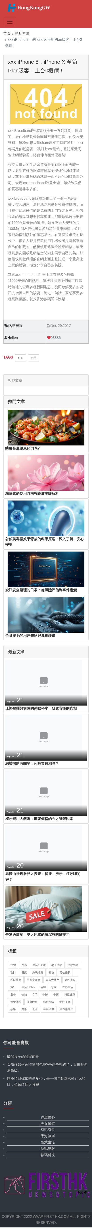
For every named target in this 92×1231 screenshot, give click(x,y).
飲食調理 (15, 1001)
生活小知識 (39, 965)
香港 (24, 965)
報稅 (51, 972)
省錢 (43, 987)
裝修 (13, 994)
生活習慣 (48, 1009)
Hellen (12, 338)
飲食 (35, 1009)
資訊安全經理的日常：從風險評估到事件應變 (41, 590)
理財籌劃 (15, 979)
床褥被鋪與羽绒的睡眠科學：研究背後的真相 (41, 708)
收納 (24, 994)
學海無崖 (48, 1136)
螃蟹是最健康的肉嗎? (22, 448)
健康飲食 (32, 1001)
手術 (13, 1009)
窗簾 (24, 972)
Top (80, 1192)
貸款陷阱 (73, 965)
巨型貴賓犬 (33, 979)
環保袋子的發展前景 (23, 1057)
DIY (34, 994)
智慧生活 (48, 1142)
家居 (54, 987)
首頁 (6, 33)
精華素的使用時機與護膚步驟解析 (32, 493)
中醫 (45, 994)
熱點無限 (22, 33)
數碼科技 (48, 1155)
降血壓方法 (66, 1009)
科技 (20, 357)
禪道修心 (48, 1117)
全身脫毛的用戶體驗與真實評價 (30, 635)
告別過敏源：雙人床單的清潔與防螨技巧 (37, 934)
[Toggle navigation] (10, 21)
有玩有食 (48, 1130)
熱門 (33, 357)
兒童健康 (69, 994)
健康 (24, 1009)
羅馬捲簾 (37, 972)
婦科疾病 (48, 1001)
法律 (13, 965)
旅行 (13, 987)
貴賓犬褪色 (52, 979)
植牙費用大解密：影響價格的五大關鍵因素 (39, 819)
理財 (13, 972)
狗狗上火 (70, 979)
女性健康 (64, 1001)
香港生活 (67, 987)
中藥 (56, 994)
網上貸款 (56, 965)
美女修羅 (48, 1123)
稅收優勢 (65, 972)
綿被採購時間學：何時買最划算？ (32, 763)
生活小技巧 (28, 987)
